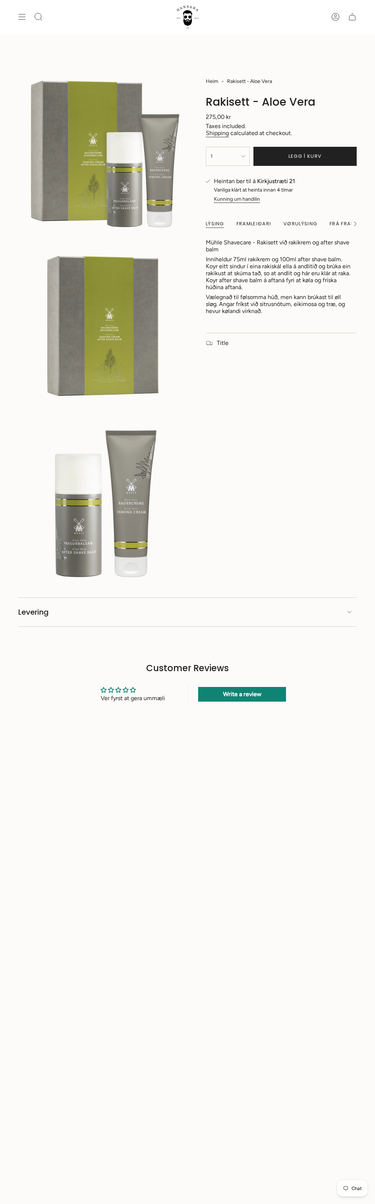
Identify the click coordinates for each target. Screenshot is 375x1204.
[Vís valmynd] (22, 17)
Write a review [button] (242, 694)
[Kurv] (352, 17)
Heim (212, 81)
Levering (33, 612)
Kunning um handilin (237, 199)
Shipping (217, 133)
